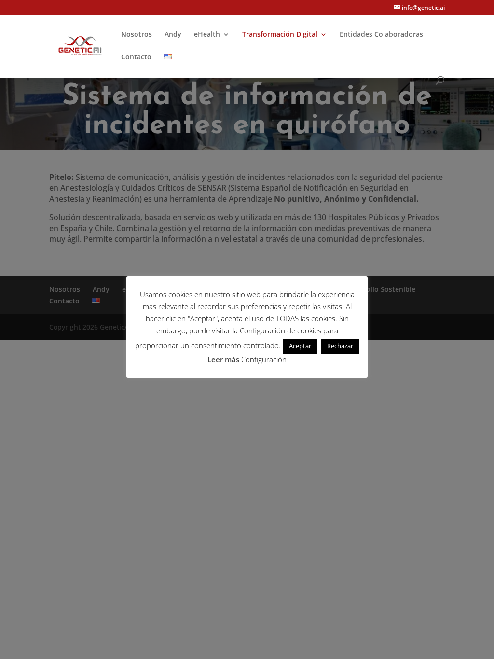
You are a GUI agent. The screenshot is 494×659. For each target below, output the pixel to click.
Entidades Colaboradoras (381, 35)
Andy (173, 35)
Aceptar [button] (300, 346)
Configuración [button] (264, 359)
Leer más (223, 359)
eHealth (207, 35)
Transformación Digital (279, 35)
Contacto (136, 57)
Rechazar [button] (340, 346)
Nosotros (136, 35)
